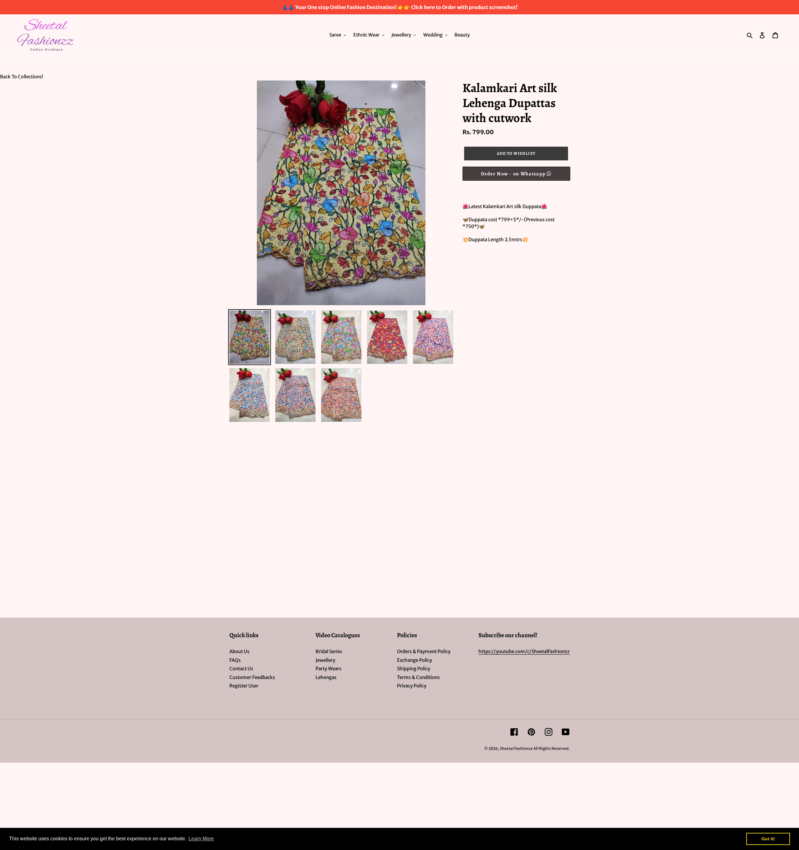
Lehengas (326, 677)
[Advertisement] (187, 469)
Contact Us (241, 669)
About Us (239, 651)
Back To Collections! (21, 77)
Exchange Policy (414, 660)
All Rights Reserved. (551, 748)
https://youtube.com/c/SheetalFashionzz (524, 651)
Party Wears (328, 669)
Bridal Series (329, 651)
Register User (243, 686)
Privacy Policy (411, 686)
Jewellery (325, 660)
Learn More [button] (201, 838)
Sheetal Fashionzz (516, 748)
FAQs (235, 660)
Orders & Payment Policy (423, 651)
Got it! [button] (768, 838)
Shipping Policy (413, 669)
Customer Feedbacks (252, 677)
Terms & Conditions (418, 677)
